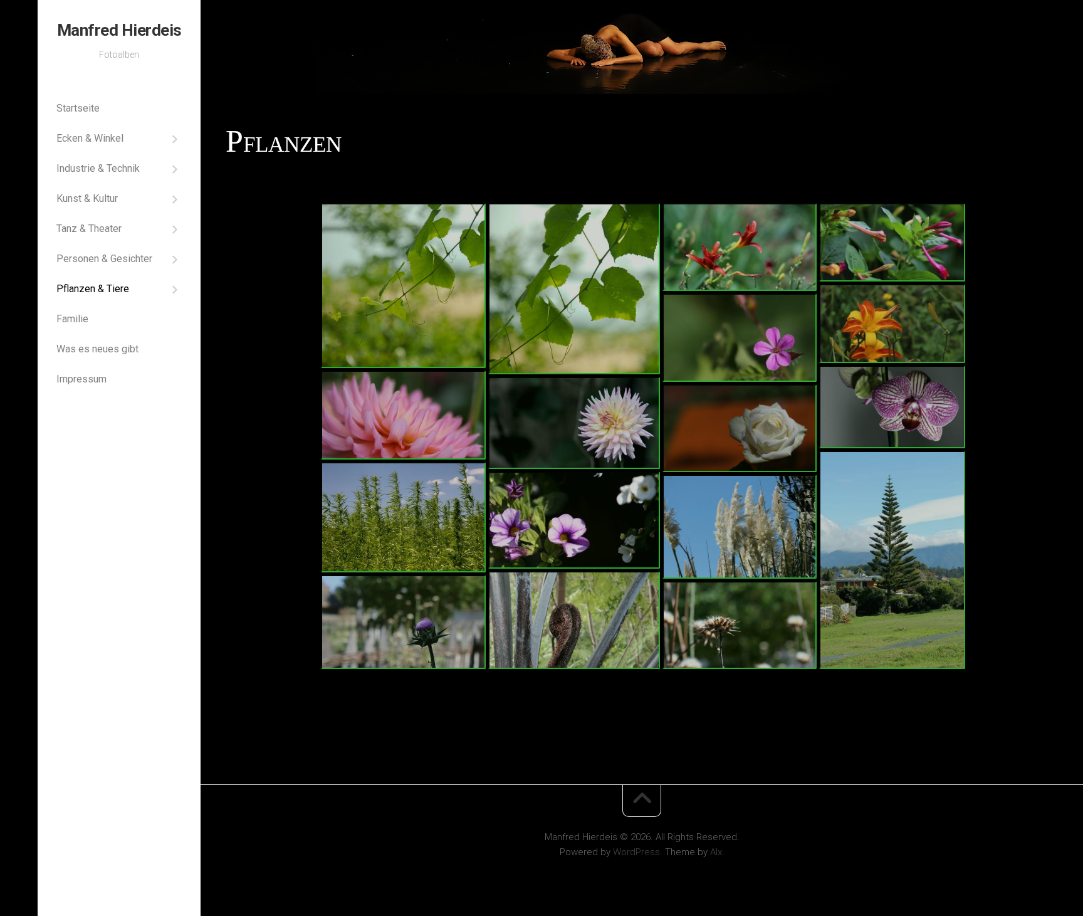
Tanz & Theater (89, 228)
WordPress (636, 852)
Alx (716, 852)
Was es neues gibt (97, 349)
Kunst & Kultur (87, 198)
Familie (72, 319)
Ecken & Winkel (89, 138)
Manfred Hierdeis (119, 30)
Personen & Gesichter (104, 259)
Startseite (78, 108)
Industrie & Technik (98, 168)
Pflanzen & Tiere (92, 289)
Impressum (81, 379)
